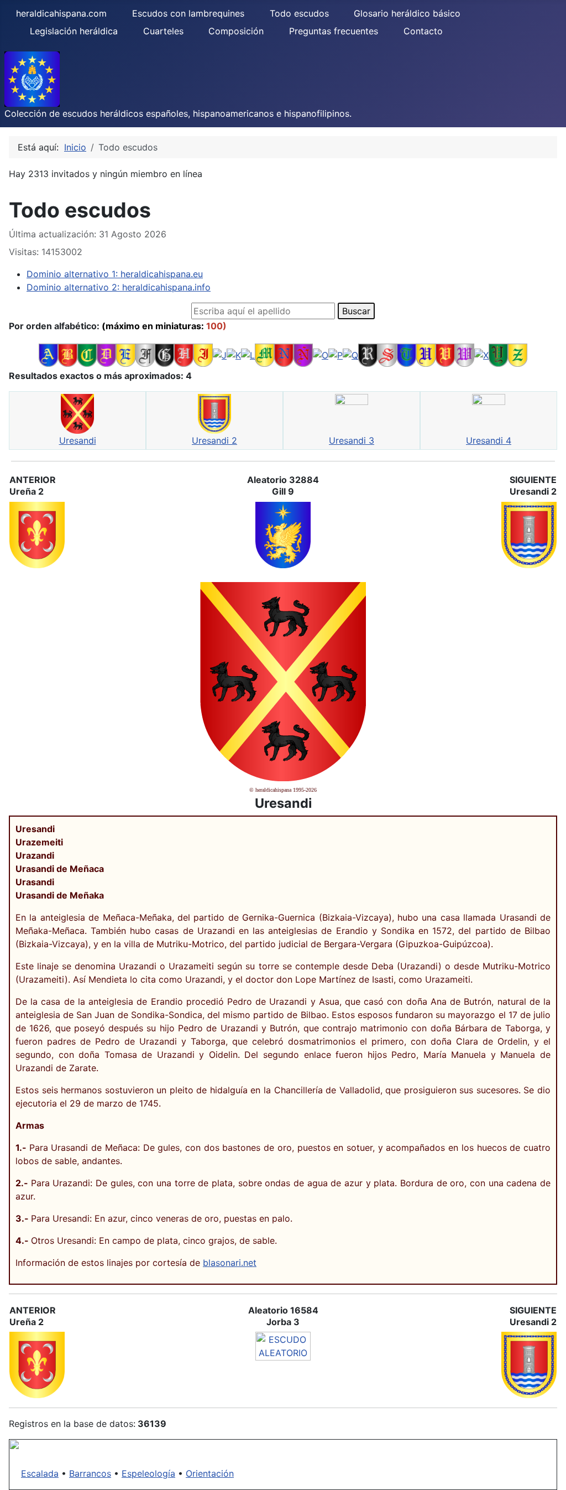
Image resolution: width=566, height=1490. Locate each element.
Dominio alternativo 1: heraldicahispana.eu (115, 273)
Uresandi (77, 440)
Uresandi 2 (214, 440)
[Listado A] (48, 354)
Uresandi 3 (351, 440)
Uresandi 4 (488, 440)
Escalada (40, 1473)
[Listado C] (87, 354)
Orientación (210, 1473)
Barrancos (90, 1473)
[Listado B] (67, 354)
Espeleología (148, 1473)
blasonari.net (229, 1262)
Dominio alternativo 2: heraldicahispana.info (119, 287)
